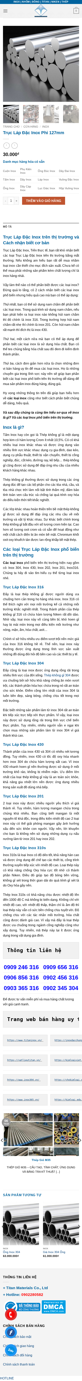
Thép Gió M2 (41, 1160)
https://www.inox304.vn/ (24, 1079)
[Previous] (9, 63)
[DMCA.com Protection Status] (53, 1306)
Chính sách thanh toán (19, 1364)
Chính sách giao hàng (18, 1346)
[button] (5, 11)
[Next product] (6, 146)
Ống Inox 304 (11, 1252)
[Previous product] (14, 146)
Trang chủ (11, 126)
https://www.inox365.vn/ (23, 1099)
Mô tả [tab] (7, 226)
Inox (45, 126)
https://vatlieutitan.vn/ (24, 1060)
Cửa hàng (30, 126)
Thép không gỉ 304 (57, 675)
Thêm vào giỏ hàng (43, 201)
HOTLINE (7, 1378)
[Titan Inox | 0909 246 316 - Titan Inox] (41, 11)
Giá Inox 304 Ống (54, 1252)
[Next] (72, 63)
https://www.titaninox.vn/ (25, 1040)
